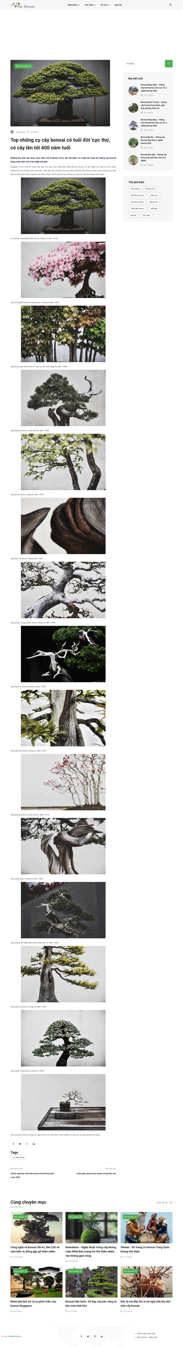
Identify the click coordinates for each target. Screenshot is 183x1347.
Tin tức (103, 4)
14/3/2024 (34, 132)
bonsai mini (150, 189)
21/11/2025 (148, 95)
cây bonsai (135, 189)
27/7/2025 (127, 1257)
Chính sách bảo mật (146, 1333)
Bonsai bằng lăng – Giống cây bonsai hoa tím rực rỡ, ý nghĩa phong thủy (154, 88)
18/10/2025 (18, 1257)
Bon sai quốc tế (23, 66)
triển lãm (154, 208)
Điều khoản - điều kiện (147, 1337)
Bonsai (133, 215)
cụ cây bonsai (18, 1157)
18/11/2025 (148, 130)
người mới (153, 202)
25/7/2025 (127, 1311)
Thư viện (89, 4)
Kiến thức (72, 4)
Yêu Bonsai (20, 132)
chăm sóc (154, 195)
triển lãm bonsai (137, 195)
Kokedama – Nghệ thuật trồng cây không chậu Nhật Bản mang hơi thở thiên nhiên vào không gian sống (90, 1251)
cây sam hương (137, 202)
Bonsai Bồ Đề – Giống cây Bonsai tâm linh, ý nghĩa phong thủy (153, 140)
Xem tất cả (162, 1202)
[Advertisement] (91, 41)
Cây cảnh (146, 215)
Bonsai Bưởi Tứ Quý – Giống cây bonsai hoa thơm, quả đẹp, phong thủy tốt (154, 105)
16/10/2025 (73, 1261)
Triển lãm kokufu (137, 208)
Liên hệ (118, 4)
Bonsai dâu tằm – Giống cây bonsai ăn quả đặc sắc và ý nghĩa (154, 157)
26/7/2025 (17, 1311)
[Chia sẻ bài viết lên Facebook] (13, 1144)
